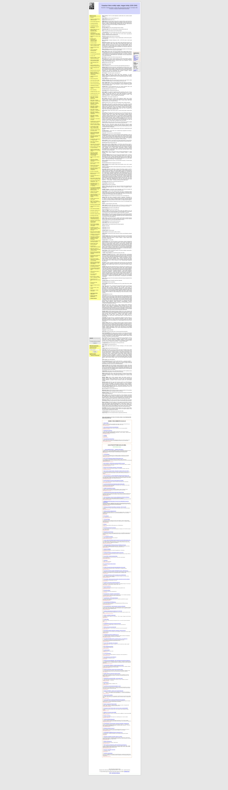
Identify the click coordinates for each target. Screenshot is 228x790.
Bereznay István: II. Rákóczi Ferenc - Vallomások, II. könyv (95, 277)
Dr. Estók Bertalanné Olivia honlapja (110, 563)
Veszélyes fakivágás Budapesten (109, 719)
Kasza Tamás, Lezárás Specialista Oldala (110, 556)
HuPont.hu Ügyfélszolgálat (95, 355)
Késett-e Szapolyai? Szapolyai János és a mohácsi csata (95, 45)
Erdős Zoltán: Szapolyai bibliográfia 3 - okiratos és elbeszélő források (94, 103)
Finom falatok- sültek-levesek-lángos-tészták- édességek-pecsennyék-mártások (117, 579)
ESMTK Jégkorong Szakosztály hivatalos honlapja (112, 673)
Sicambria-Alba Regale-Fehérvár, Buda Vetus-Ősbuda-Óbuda (114, 492)
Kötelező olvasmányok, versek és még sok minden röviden (113, 669)
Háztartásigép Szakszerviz (108, 430)
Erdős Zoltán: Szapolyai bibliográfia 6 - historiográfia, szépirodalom (95, 113)
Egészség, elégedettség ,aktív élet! (109, 749)
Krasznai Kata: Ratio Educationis (93, 283)
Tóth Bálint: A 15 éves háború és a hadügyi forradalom (95, 234)
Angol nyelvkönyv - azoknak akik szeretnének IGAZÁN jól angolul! (114, 463)
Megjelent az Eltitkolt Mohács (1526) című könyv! (95, 19)
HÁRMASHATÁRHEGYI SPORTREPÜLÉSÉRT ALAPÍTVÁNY (114, 552)
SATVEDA (105, 435)
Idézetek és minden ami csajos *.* (109, 728)
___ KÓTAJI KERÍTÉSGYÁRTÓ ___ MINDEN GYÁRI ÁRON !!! (113, 449)
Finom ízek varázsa (107, 590)
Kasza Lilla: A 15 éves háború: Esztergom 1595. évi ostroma (95, 232)
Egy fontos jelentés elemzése (95, 70)
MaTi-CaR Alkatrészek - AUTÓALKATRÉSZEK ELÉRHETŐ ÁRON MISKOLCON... (117, 475)
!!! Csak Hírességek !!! (107, 653)
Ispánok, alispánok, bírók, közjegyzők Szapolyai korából (95, 65)
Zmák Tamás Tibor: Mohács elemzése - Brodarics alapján (95, 124)
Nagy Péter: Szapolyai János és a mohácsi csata (95, 130)
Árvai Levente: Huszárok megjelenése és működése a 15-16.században (95, 259)
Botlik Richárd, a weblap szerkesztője (94, 290)
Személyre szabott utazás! (108, 753)
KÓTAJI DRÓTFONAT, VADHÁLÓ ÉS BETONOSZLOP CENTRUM (114, 699)
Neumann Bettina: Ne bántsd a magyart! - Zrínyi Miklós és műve (95, 269)
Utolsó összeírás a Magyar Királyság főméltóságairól (94, 60)
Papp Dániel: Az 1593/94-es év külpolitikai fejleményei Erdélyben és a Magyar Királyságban (95, 238)
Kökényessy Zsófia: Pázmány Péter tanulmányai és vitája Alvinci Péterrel (95, 263)
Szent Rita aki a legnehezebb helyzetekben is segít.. (112, 686)
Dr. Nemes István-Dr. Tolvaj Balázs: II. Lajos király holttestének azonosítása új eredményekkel (94, 73)
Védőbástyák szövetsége (94, 85)
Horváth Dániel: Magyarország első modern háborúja (95, 241)
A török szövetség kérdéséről (95, 83)
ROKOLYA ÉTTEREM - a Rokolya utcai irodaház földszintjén (113, 690)
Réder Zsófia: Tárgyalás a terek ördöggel (94, 142)
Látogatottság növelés (136, 70)
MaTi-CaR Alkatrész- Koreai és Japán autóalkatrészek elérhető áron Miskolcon (116, 497)
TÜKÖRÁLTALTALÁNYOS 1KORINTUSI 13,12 (111, 634)
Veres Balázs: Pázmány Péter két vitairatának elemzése (95, 266)
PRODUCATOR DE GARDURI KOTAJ (110, 511)
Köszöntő (92, 17)
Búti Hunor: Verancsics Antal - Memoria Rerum (95, 173)
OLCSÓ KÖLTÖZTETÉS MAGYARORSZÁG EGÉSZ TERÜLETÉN (114, 484)
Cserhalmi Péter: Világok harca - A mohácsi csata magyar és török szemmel (94, 127)
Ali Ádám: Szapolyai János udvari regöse (94, 199)
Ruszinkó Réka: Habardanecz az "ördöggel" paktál (95, 139)
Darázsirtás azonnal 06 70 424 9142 (110, 527)
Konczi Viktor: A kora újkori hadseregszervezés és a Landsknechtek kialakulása (94, 218)
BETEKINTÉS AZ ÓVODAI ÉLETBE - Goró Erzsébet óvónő (113, 678)
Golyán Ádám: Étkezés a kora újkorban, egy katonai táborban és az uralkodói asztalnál (95, 195)
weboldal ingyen (126, 771)
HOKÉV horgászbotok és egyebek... (109, 488)
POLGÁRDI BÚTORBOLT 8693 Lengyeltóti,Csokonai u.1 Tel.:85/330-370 (115, 638)
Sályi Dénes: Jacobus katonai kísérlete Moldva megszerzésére (95, 221)
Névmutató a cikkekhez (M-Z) (95, 213)
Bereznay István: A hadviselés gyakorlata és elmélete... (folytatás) (95, 256)
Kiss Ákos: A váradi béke (94, 171)
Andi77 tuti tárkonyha (107, 586)
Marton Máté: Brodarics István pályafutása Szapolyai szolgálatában (95, 169)
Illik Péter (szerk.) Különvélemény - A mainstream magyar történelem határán (93, 40)
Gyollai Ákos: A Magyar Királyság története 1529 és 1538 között (94, 160)
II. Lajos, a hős (92, 55)
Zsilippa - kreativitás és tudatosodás (109, 615)
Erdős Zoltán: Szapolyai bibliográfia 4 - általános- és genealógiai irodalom (94, 107)
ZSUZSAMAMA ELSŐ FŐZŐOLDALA (110, 602)
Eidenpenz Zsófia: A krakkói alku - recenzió (94, 163)
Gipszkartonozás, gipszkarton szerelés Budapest (112, 593)
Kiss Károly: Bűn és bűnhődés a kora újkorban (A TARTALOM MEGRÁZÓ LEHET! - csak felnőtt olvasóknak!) (95, 188)
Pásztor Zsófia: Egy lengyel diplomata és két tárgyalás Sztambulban (94, 133)
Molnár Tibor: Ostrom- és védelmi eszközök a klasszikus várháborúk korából (95, 249)
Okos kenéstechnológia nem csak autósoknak (111, 427)
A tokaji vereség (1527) (94, 78)
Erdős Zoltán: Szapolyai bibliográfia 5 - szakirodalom (95, 110)
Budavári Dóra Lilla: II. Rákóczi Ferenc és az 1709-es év (95, 280)
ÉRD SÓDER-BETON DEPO (108, 646)
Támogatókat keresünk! (94, 25)
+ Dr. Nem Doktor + (107, 454)
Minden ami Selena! (107, 715)
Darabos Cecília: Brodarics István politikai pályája (94, 166)
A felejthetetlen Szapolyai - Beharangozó (94, 27)
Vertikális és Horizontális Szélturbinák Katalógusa (112, 582)
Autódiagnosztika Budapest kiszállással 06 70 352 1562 (113, 611)
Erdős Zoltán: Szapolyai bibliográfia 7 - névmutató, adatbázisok (94, 116)
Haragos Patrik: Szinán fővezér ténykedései (94, 244)
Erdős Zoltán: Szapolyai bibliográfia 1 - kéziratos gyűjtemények (94, 97)
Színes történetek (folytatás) (94, 208)
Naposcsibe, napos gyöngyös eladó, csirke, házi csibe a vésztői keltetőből (116, 708)
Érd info (105, 524)
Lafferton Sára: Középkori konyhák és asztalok (94, 192)
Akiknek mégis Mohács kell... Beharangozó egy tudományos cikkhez (95, 30)
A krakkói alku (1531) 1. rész (95, 91)
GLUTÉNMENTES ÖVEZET (108, 536)
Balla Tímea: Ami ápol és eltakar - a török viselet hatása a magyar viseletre (95, 202)
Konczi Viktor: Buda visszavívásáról (93, 274)
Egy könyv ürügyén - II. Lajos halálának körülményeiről (95, 58)
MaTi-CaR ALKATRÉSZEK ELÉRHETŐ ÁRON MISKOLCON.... (114, 458)
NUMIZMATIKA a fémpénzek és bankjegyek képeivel (112, 623)
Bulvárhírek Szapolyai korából (95, 204)
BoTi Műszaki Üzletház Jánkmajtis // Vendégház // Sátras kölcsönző (115, 630)
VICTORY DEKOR (107, 519)
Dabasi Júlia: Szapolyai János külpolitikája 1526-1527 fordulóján (95, 136)
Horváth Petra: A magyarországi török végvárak (95, 246)
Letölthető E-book (93, 52)
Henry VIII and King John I (94, 82)
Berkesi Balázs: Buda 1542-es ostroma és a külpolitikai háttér (95, 178)
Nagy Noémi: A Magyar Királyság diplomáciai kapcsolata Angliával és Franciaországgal (94, 154)
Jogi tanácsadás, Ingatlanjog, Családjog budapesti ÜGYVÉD (114, 665)
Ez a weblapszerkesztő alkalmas (136, 58)
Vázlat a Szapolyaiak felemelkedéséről (93, 50)
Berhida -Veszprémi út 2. (108, 741)
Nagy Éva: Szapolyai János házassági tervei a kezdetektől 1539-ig (95, 150)
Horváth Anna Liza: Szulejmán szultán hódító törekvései (95, 122)
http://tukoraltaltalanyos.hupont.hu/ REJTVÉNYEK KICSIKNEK (113, 480)
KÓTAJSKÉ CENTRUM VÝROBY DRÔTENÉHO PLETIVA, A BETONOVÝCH (116, 570)
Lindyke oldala (106, 619)
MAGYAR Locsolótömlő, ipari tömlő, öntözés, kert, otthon (113, 736)
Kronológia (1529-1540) (94, 215)
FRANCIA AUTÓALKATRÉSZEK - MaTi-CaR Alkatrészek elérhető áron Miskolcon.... (117, 660)
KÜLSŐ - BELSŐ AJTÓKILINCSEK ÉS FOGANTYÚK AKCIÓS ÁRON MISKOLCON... (117, 540)
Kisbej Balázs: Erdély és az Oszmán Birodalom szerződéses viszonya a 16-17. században (94, 184)
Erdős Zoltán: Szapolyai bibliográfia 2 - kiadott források (95, 100)
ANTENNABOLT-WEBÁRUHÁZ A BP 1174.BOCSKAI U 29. (113, 732)
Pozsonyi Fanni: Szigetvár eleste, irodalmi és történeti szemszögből (94, 225)
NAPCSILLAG (106, 682)
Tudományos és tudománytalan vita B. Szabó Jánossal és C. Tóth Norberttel (95, 33)
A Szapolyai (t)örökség (94, 23)
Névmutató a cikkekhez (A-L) (95, 210)
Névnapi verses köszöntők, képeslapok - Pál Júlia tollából (113, 467)
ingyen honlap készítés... (136, 60)
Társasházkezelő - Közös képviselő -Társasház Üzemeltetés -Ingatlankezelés (116, 723)
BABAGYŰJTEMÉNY (107, 549)
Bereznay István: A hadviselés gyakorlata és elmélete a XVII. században (95, 253)
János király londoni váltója (94, 80)
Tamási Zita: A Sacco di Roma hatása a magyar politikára (95, 144)
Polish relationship (93, 89)
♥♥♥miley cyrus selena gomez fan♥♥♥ (110, 712)
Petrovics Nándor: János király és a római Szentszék (95, 147)
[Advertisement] (94, 318)
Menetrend (105, 560)
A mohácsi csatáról (93, 42)
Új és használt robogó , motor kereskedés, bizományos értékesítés (114, 606)
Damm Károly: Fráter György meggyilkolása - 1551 (95, 181)
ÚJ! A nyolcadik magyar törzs (95, 21)
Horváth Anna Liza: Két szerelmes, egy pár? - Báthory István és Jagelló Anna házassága (95, 228)
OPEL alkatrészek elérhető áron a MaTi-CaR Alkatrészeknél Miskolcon (115, 744)
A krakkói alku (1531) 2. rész (95, 93)
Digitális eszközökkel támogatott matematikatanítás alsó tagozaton (114, 567)
